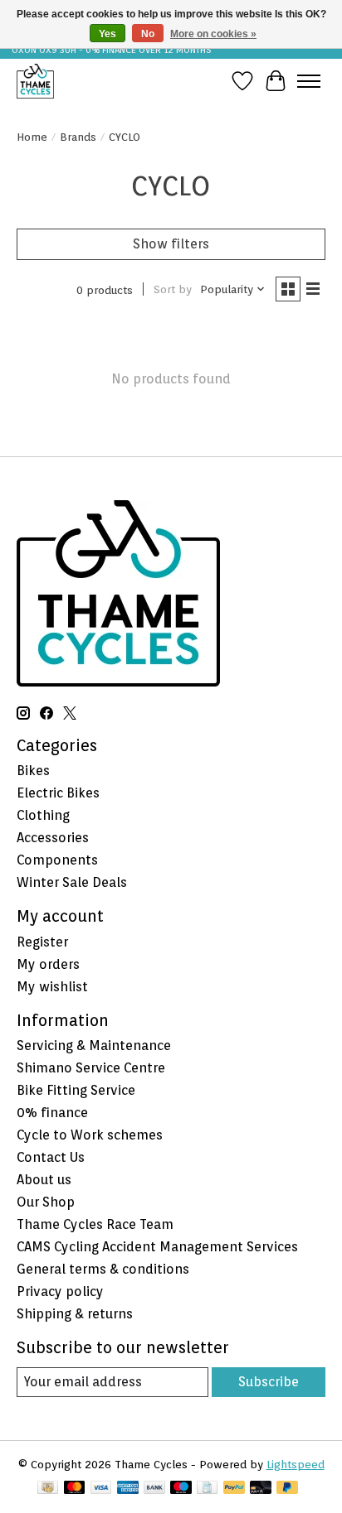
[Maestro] (181, 1488)
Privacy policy (60, 1291)
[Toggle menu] (308, 81)
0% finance (52, 1112)
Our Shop (46, 1202)
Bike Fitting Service (76, 1090)
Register (42, 942)
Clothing (43, 815)
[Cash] (47, 1488)
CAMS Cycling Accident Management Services (157, 1247)
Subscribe (268, 1382)
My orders (48, 964)
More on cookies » (213, 34)
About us (44, 1180)
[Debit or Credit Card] (260, 1488)
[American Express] (128, 1488)
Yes (107, 34)
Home (32, 136)
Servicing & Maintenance (94, 1045)
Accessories (53, 838)
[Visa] (101, 1488)
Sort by (173, 289)
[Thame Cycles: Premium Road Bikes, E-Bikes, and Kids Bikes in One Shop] (35, 81)
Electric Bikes (58, 793)
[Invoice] (207, 1488)
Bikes (33, 770)
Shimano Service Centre (91, 1068)
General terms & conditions (103, 1269)
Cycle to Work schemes (90, 1135)
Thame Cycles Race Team (95, 1224)
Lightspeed (295, 1464)
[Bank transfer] (154, 1488)
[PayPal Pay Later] (287, 1488)
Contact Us (51, 1157)
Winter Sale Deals (72, 882)
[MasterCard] (75, 1488)
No (147, 34)
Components (57, 860)
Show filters (171, 244)
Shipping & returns (75, 1314)
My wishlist (52, 987)
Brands (78, 136)
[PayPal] (234, 1488)
